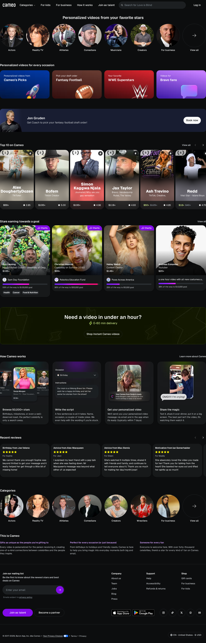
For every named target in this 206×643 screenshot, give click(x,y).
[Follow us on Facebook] (190, 613)
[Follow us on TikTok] (172, 613)
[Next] (203, 145)
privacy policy (25, 597)
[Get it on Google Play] (143, 612)
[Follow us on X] (181, 613)
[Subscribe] (60, 590)
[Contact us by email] (199, 613)
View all (186, 145)
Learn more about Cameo (192, 356)
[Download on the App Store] (121, 612)
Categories (26, 5)
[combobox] (154, 5)
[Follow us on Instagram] (163, 613)
